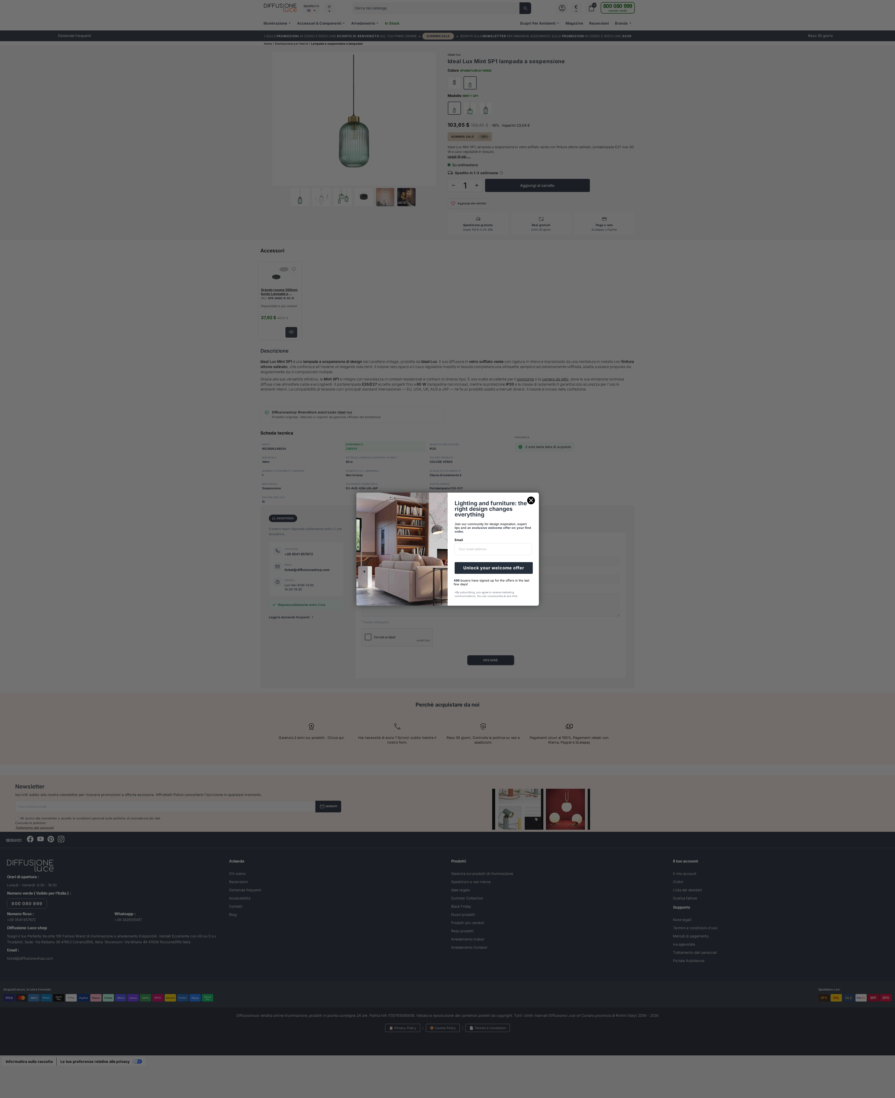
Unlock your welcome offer (493, 567)
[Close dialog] (531, 500)
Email (459, 540)
